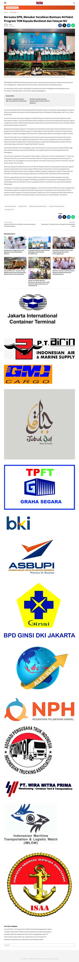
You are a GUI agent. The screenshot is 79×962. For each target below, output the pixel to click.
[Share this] (60, 25)
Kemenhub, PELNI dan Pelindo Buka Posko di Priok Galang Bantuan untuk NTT (26, 934)
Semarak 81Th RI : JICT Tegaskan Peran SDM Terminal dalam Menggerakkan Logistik (28, 929)
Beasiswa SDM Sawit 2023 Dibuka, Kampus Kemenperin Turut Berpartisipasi (20, 224)
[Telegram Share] (69, 25)
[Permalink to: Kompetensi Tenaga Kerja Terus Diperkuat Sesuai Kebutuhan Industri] (15, 243)
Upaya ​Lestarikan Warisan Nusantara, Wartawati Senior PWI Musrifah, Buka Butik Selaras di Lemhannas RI (38, 283)
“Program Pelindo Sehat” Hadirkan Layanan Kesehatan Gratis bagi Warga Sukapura (27, 932)
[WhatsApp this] (73, 25)
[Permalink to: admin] (6, 25)
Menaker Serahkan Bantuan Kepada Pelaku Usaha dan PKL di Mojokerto (40, 101)
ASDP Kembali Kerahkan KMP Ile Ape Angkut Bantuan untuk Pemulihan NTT (25, 937)
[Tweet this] (64, 25)
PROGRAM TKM (9, 209)
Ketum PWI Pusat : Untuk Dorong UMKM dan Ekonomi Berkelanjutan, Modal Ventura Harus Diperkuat (15, 272)
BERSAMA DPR (22, 206)
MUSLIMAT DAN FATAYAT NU (56, 206)
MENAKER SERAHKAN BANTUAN (38, 206)
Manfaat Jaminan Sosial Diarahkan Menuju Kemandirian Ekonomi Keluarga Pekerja (63, 272)
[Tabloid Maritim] (39, 2)
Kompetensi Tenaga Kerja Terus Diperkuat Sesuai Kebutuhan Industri (14, 252)
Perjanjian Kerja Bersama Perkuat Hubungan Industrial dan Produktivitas (39, 252)
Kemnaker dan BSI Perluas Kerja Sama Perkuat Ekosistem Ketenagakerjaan (63, 252)
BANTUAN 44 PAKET (10, 206)
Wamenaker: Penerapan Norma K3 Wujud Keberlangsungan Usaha (58, 224)
